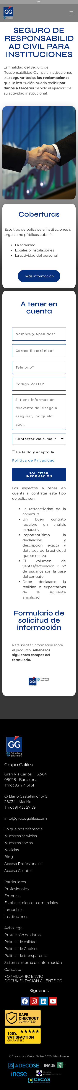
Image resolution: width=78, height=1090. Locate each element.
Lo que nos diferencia (23, 829)
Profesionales (16, 889)
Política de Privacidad (33, 460)
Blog (8, 857)
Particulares (15, 882)
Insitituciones (16, 916)
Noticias (11, 850)
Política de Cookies (21, 948)
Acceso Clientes (18, 870)
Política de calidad (20, 942)
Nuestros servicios (20, 836)
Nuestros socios (18, 843)
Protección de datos (22, 935)
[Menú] (39, 2)
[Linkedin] (43, 1001)
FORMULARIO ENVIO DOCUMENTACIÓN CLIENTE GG (33, 978)
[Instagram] (34, 1001)
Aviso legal (13, 928)
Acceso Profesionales (23, 864)
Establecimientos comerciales (31, 903)
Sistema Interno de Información (33, 962)
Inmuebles (13, 909)
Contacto (12, 969)
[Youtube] (53, 1001)
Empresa (12, 896)
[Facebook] (25, 1001)
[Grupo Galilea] (8, 13)
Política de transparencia (26, 955)
